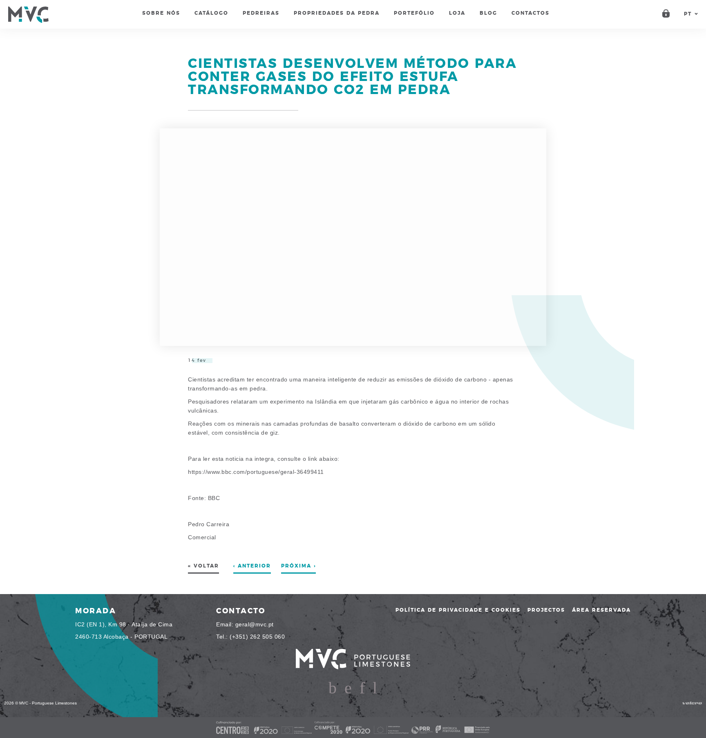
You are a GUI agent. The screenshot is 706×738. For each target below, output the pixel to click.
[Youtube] (375, 688)
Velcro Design (692, 703)
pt (688, 13)
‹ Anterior (252, 565)
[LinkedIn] (362, 688)
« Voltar (203, 565)
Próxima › (298, 565)
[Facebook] (332, 688)
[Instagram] (348, 688)
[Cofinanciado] (353, 727)
